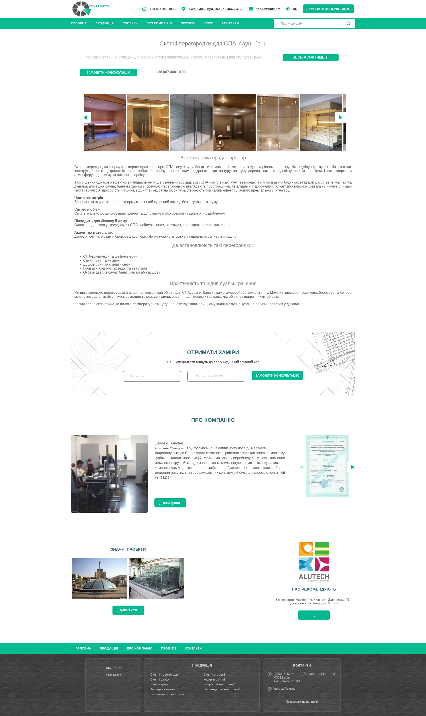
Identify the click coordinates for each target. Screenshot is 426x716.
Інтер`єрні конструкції (219, 684)
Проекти (188, 23)
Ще (314, 615)
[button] (340, 117)
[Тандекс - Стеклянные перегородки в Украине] (90, 9)
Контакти (230, 23)
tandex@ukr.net (268, 9)
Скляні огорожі (214, 674)
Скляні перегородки (172, 57)
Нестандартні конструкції (221, 689)
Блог (208, 23)
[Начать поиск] (349, 23)
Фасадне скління (162, 689)
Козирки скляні (214, 679)
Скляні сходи (159, 679)
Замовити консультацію (328, 9)
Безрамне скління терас (167, 694)
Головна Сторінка (102, 57)
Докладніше (170, 503)
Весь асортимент (310, 57)
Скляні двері (159, 684)
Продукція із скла (136, 57)
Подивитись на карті (302, 701)
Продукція (104, 23)
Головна (79, 23)
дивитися (128, 610)
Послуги (130, 23)
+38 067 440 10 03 (163, 9)
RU (295, 9)
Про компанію (159, 23)
